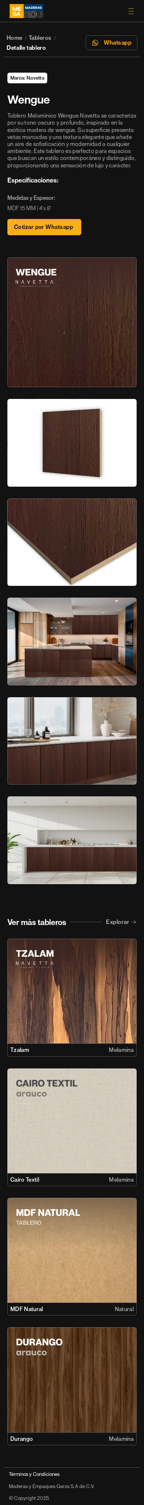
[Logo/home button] (61, 11)
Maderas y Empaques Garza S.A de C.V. (52, 1486)
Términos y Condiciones (34, 1474)
